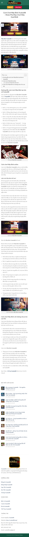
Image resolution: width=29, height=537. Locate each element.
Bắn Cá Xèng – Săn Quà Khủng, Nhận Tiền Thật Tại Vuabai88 (16, 394)
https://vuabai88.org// (11, 520)
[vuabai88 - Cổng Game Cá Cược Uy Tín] (14, 2)
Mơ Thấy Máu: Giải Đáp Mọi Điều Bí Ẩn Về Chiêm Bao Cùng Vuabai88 (17, 425)
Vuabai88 (7, 96)
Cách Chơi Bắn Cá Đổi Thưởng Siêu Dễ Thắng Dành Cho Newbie (16, 400)
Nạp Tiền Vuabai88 (6, 487)
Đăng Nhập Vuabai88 (6, 484)
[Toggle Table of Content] (24, 75)
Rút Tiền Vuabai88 (6, 490)
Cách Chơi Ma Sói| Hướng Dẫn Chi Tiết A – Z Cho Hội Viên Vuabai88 (17, 437)
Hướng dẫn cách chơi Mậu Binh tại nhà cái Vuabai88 (13, 78)
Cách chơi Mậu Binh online (9, 81)
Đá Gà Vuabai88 (5, 506)
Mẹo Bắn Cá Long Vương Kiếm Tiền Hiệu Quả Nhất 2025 (16, 406)
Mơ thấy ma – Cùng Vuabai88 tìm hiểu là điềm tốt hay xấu (16, 419)
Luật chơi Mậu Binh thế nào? (12, 82)
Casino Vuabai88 (5, 503)
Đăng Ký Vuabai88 (6, 482)
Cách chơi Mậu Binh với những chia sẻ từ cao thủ (14, 85)
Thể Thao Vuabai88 (6, 509)
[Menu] (2, 2)
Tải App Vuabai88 (5, 492)
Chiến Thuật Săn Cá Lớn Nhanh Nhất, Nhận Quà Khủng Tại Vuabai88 (15, 412)
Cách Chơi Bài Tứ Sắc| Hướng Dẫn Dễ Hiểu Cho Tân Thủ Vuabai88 (15, 444)
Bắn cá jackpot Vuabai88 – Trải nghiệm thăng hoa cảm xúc (15, 388)
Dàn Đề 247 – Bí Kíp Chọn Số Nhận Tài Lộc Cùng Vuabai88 (16, 431)
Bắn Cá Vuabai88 (5, 501)
